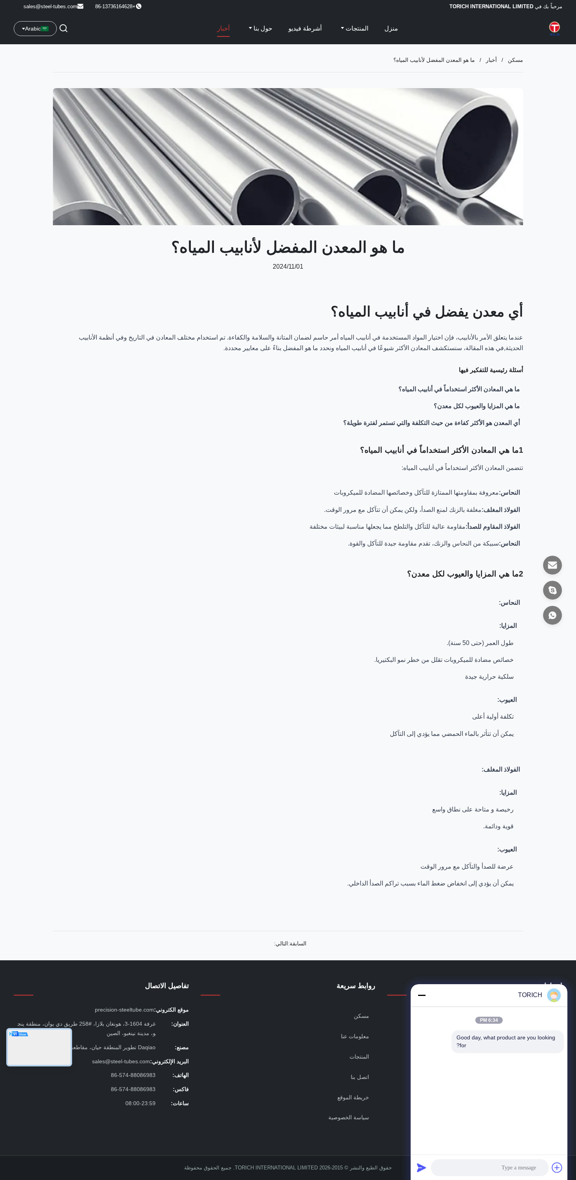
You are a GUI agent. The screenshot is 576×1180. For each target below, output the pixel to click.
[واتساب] (552, 615)
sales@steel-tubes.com (50, 6)
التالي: (281, 943)
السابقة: (297, 943)
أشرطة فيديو (305, 28)
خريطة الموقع (353, 1097)
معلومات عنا (355, 1036)
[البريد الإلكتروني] (552, 565)
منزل (391, 28)
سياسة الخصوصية (348, 1117)
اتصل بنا (360, 1077)
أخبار (223, 28)
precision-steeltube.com (124, 1010)
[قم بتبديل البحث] (63, 29)
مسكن (515, 60)
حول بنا (262, 28)
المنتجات (356, 28)
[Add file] (557, 1167)
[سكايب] (552, 590)
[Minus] (421, 995)
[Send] (421, 1167)
